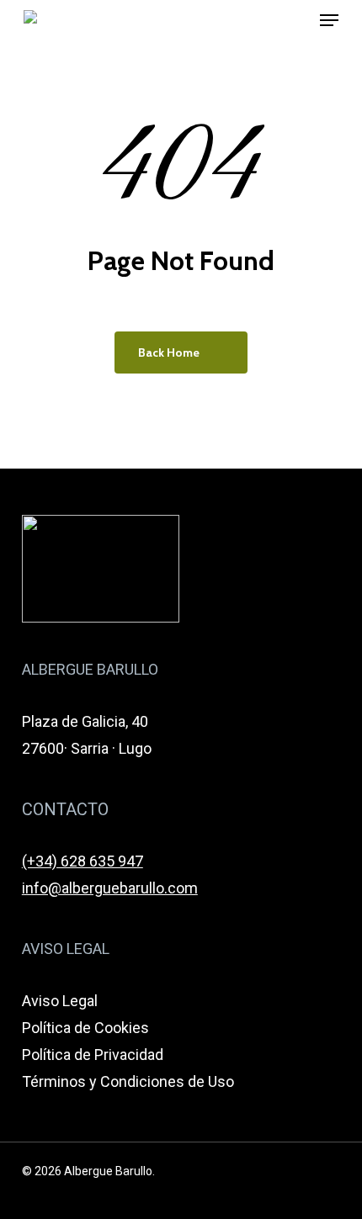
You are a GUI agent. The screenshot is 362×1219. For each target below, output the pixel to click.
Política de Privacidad (92, 1054)
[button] (329, 20)
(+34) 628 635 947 (82, 861)
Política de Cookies (85, 1027)
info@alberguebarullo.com (110, 888)
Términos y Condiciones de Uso (128, 1081)
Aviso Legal (60, 1001)
